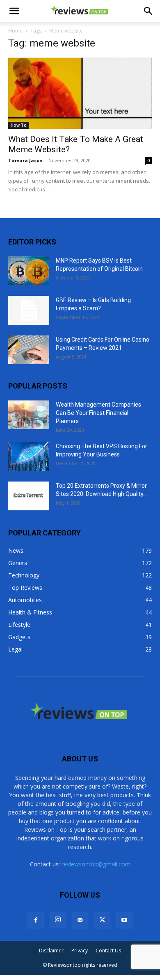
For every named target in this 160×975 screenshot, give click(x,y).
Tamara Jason (25, 160)
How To (19, 125)
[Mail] (80, 920)
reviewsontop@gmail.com (96, 864)
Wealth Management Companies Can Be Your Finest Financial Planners (98, 412)
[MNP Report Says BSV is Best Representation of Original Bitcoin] (28, 270)
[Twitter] (102, 920)
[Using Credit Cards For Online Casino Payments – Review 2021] (28, 349)
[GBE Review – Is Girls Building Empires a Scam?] (28, 310)
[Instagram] (58, 920)
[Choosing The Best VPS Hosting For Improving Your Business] (28, 456)
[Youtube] (124, 920)
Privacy (79, 950)
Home (15, 30)
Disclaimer (51, 950)
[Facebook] (35, 920)
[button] (14, 11)
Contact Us (108, 950)
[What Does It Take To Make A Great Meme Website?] (80, 93)
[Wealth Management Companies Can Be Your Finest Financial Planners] (28, 414)
